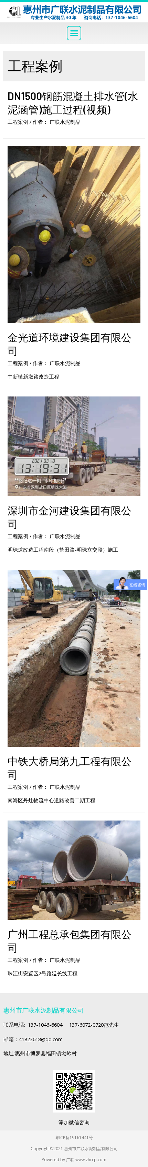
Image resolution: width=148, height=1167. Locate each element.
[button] (74, 33)
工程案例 (18, 121)
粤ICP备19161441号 (74, 1137)
